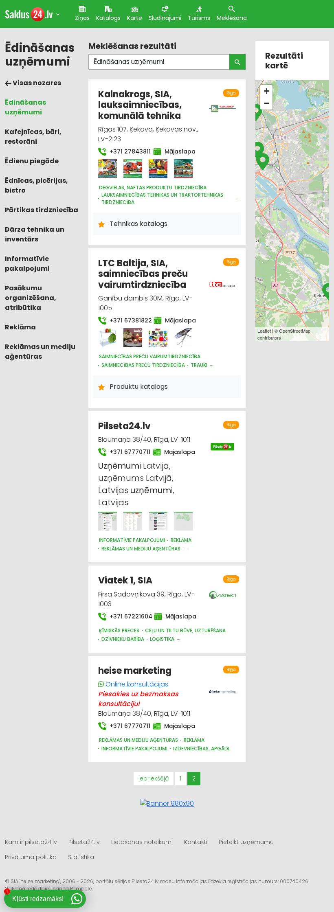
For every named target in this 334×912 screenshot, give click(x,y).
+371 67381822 (127, 320)
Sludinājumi (165, 18)
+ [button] (266, 91)
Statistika (81, 857)
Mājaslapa (177, 151)
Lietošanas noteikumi (142, 842)
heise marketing (134, 670)
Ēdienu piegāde (32, 161)
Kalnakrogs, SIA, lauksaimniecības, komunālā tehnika (140, 105)
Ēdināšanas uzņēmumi (25, 107)
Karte (134, 18)
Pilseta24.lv (124, 426)
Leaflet (264, 330)
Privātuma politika (31, 857)
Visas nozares (36, 83)
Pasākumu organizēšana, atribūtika (30, 297)
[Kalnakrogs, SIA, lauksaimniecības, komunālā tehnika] (107, 168)
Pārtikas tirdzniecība (41, 210)
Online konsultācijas (136, 684)
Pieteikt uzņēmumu (246, 842)
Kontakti (195, 842)
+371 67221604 (127, 616)
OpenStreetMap (294, 330)
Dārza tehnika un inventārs (34, 234)
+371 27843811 (126, 151)
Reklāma (20, 327)
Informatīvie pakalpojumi (27, 263)
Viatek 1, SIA (125, 580)
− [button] (266, 103)
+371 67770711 (126, 452)
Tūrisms (199, 18)
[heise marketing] (222, 687)
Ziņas (82, 18)
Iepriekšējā (153, 778)
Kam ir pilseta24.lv (31, 842)
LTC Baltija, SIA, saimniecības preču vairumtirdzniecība (143, 274)
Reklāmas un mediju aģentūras (40, 351)
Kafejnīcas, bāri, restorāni (33, 136)
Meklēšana (232, 18)
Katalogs (108, 18)
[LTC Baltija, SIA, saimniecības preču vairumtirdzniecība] (107, 337)
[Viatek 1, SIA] (222, 590)
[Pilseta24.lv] (107, 521)
